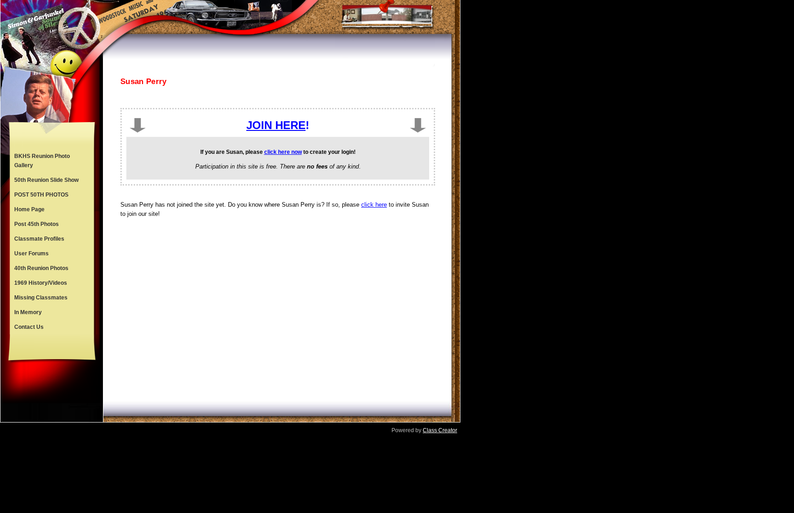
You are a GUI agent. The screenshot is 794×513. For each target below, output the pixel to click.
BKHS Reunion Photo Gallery (42, 161)
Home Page (29, 209)
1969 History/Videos (40, 283)
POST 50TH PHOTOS (41, 195)
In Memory (28, 312)
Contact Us (29, 327)
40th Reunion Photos (41, 268)
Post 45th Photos (36, 224)
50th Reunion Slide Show (46, 180)
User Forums (31, 253)
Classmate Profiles (39, 239)
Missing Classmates (41, 297)
